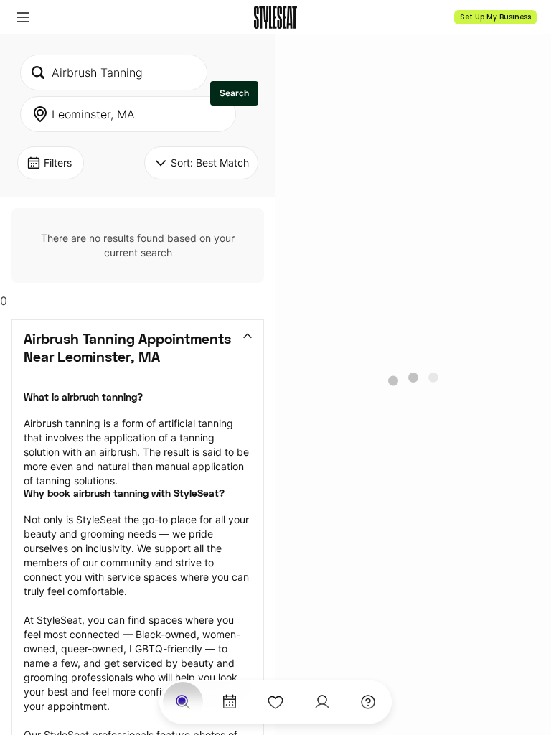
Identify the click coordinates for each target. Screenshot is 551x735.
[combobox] (114, 72)
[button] (23, 17)
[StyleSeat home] (275, 17)
